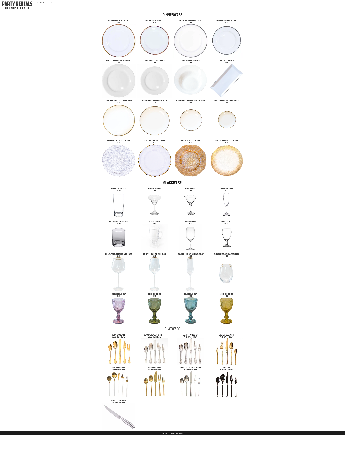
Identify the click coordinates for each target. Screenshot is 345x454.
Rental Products (41, 3)
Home (53, 3)
